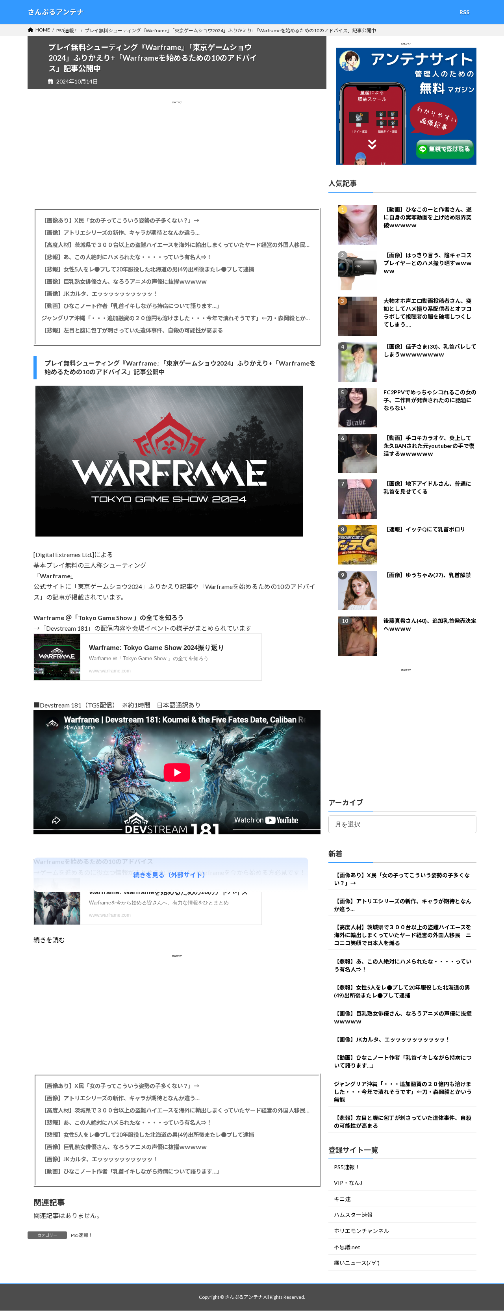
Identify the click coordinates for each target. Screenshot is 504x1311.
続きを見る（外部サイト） (171, 874)
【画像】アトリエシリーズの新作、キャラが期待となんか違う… (120, 232)
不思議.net (347, 1247)
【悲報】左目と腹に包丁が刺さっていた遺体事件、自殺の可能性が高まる (132, 330)
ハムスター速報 (353, 1215)
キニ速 (342, 1199)
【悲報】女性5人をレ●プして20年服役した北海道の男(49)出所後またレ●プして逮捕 (147, 269)
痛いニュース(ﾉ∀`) (357, 1263)
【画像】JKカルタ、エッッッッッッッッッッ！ (99, 293)
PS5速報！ (82, 1235)
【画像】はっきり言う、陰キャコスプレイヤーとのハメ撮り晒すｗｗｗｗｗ (428, 263)
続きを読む (49, 939)
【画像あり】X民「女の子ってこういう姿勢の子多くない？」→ (120, 220)
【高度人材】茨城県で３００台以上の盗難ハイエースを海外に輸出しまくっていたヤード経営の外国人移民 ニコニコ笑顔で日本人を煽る (177, 244)
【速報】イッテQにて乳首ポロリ (424, 529)
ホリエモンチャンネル (361, 1231)
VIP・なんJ (348, 1183)
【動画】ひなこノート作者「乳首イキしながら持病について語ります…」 (131, 306)
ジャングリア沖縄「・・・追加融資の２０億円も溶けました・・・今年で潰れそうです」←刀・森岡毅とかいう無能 (177, 318)
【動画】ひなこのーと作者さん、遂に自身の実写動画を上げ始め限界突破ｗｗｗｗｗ (428, 217)
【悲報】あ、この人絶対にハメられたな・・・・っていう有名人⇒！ (126, 257)
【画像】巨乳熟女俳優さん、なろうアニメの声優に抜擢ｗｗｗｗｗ (124, 281)
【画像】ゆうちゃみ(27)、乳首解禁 (427, 575)
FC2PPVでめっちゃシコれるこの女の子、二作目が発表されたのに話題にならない (430, 400)
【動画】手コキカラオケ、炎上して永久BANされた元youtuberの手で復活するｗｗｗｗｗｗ (429, 446)
